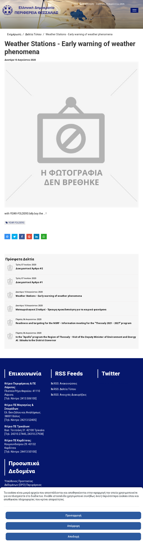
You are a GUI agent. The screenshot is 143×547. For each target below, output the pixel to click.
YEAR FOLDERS (16, 222)
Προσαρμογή (73, 515)
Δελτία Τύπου (33, 34)
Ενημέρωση (14, 34)
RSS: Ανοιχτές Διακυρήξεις (70, 394)
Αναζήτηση (88, 4)
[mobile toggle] (134, 10)
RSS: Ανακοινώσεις (65, 383)
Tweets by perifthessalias (113, 383)
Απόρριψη (73, 525)
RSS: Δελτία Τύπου (64, 389)
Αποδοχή (73, 536)
